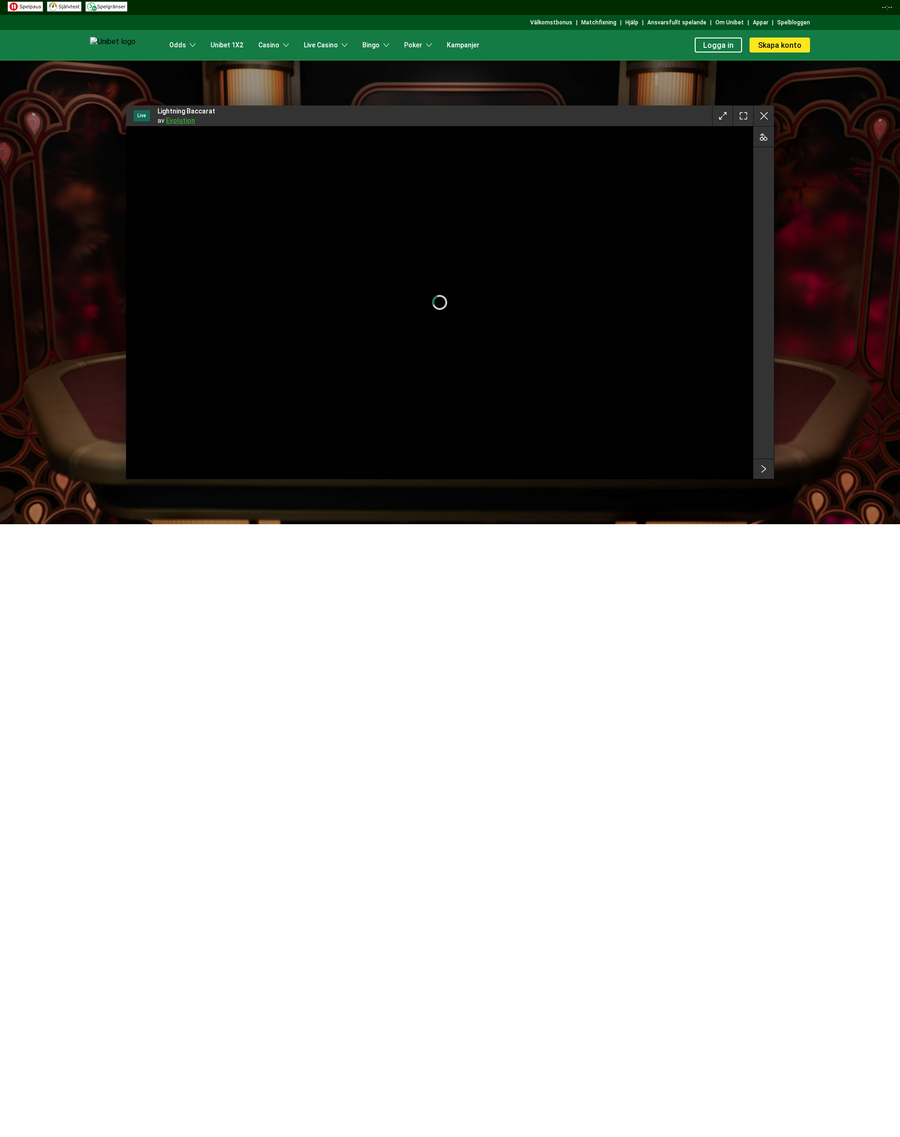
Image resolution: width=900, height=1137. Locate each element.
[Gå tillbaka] (763, 115)
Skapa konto (780, 45)
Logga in (718, 45)
